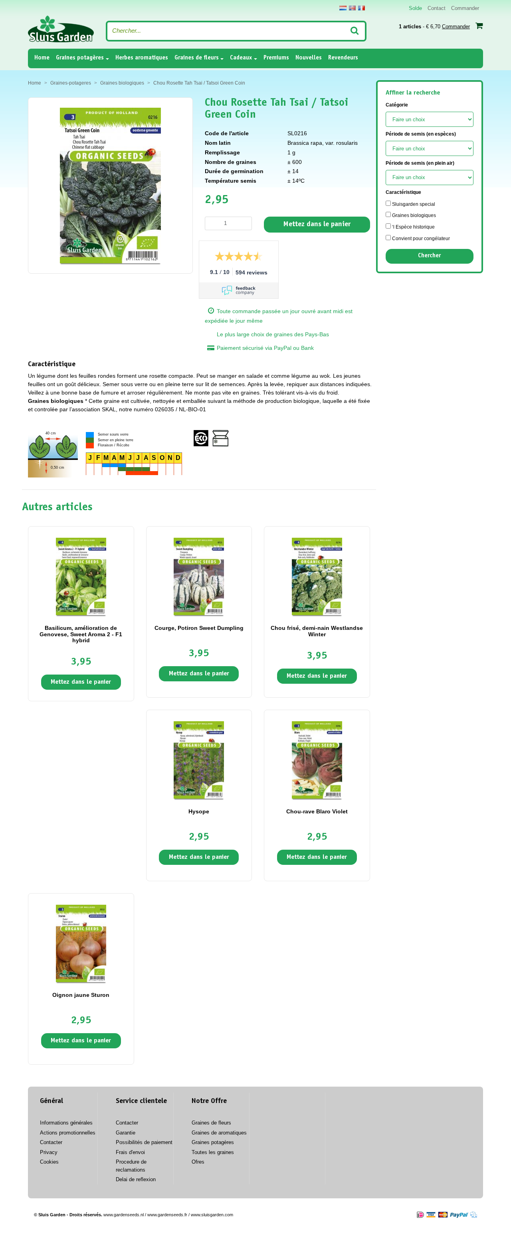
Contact (437, 8)
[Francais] (361, 8)
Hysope (198, 811)
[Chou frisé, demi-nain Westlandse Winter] (317, 576)
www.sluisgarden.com (212, 1214)
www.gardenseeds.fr (167, 1214)
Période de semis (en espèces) (421, 134)
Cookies (49, 1162)
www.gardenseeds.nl (123, 1214)
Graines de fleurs (196, 58)
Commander (465, 8)
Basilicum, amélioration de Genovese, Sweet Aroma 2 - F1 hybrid (81, 634)
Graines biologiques (413, 215)
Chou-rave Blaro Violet (317, 811)
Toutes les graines (213, 1152)
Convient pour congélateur (420, 238)
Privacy (48, 1152)
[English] (352, 8)
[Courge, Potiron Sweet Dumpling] (199, 576)
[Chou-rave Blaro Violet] (317, 759)
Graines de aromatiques (219, 1133)
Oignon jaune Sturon (80, 995)
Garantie (125, 1133)
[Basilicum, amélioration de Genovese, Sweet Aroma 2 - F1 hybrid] (81, 576)
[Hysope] (199, 759)
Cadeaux (241, 58)
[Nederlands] (343, 8)
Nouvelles (308, 58)
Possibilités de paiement (144, 1142)
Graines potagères (80, 58)
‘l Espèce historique (413, 227)
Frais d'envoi (130, 1152)
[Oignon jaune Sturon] (81, 943)
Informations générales (66, 1123)
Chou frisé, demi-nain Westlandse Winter (317, 631)
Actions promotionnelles (67, 1133)
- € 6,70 (434, 27)
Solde (415, 8)
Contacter (51, 1142)
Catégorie (397, 105)
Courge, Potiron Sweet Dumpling (199, 628)
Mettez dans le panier (317, 224)
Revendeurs (343, 58)
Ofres (198, 1162)
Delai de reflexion (136, 1179)
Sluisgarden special (413, 204)
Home (42, 58)
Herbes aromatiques (141, 58)
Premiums (276, 58)
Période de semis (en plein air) (420, 163)
